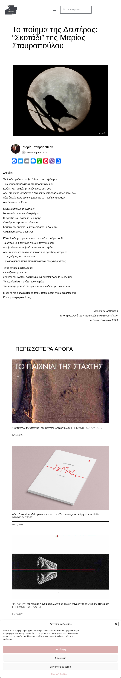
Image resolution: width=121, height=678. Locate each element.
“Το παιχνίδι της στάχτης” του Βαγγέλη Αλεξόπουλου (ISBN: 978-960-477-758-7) (57, 427)
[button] (116, 624)
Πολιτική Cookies (59, 674)
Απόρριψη (60, 658)
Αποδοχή (60, 649)
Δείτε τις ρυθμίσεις (60, 666)
